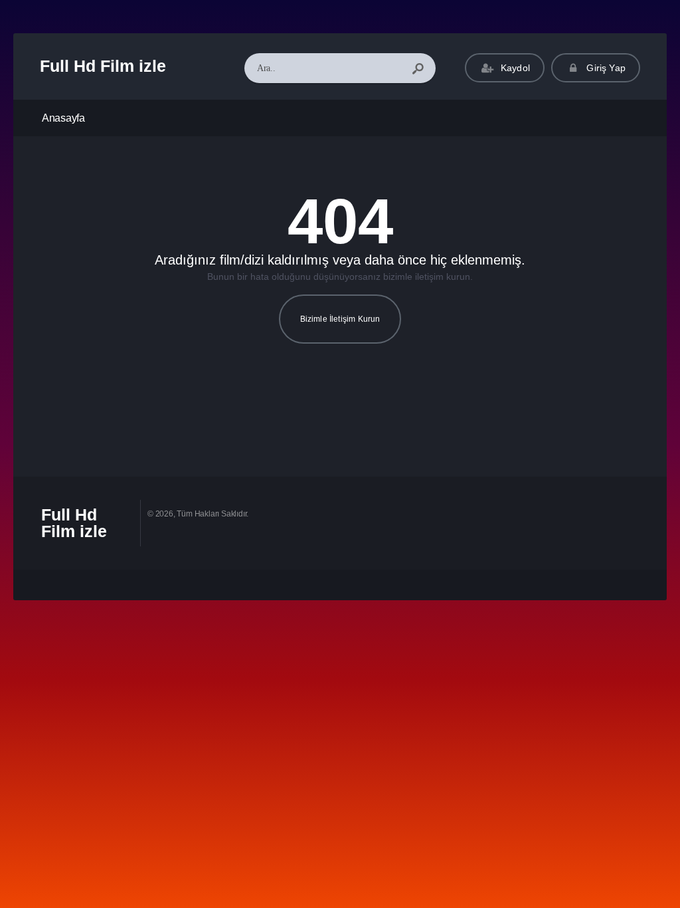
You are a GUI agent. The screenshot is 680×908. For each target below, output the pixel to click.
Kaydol (514, 67)
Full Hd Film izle (103, 66)
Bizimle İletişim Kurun (340, 319)
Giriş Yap (605, 67)
